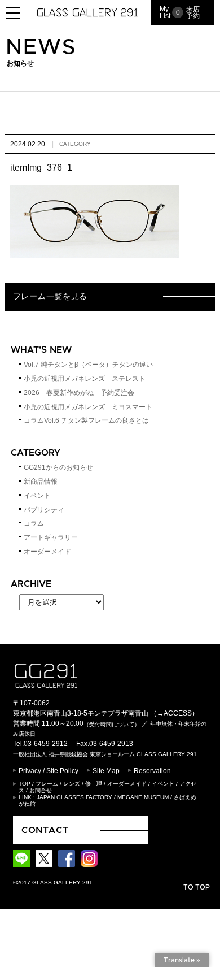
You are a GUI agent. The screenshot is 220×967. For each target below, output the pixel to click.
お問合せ (40, 790)
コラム (34, 523)
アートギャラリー (51, 537)
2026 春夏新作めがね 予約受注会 (79, 393)
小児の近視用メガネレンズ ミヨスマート (88, 407)
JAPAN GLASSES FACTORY (74, 797)
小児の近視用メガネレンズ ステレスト (85, 379)
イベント (37, 496)
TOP (24, 783)
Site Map (106, 771)
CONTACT (45, 830)
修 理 (93, 783)
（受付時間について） (111, 724)
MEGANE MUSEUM (143, 797)
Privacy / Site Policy (48, 771)
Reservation (152, 771)
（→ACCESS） (174, 713)
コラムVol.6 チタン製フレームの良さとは (86, 420)
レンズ (71, 783)
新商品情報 (41, 481)
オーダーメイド (47, 552)
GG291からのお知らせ (58, 467)
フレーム (47, 783)
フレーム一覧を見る (50, 297)
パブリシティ (44, 510)
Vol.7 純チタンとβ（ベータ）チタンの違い (88, 364)
